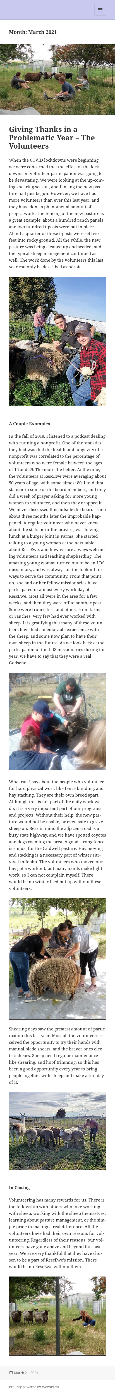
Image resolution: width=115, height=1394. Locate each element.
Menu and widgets (100, 15)
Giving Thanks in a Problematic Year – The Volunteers (52, 137)
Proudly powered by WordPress (34, 1387)
